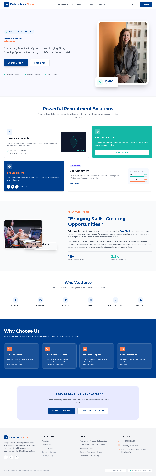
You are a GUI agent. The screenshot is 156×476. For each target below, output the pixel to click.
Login (133, 4)
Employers (76, 4)
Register (146, 4)
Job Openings (47, 448)
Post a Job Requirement (92, 411)
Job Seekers (62, 4)
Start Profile (122, 152)
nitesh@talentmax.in (131, 445)
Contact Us (101, 4)
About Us (45, 441)
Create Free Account (61, 411)
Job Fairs (89, 4)
